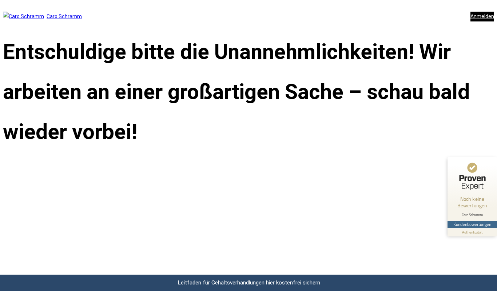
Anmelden (482, 16)
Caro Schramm (64, 16)
